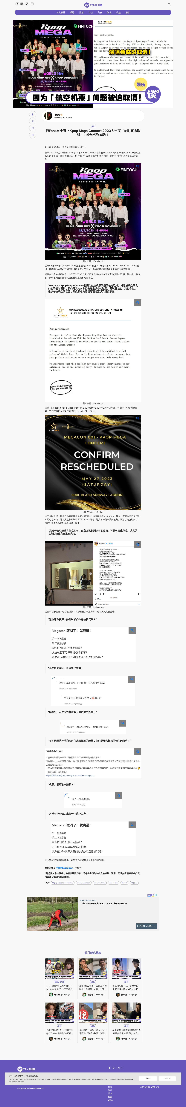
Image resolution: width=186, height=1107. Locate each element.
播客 (128, 12)
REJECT (148, 1079)
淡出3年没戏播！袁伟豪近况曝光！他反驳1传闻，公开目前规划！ (93, 988)
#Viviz (124, 883)
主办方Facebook (64, 868)
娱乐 (109, 12)
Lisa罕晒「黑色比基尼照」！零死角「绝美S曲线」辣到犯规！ (93, 1032)
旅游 (81, 12)
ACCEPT (167, 1079)
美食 (100, 12)
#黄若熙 (134, 883)
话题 (72, 12)
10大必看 (60, 12)
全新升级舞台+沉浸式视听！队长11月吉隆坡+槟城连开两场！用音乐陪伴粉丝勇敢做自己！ (126, 988)
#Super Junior (99, 883)
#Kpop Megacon (83, 883)
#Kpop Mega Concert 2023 (62, 883)
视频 (118, 12)
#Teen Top (113, 883)
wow (110, 1100)
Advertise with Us (149, 1086)
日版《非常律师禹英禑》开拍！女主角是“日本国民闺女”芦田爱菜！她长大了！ (59, 988)
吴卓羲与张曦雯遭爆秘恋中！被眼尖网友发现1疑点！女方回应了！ (126, 1032)
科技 (91, 12)
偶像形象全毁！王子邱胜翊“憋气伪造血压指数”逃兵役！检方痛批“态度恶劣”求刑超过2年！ (59, 1032)
